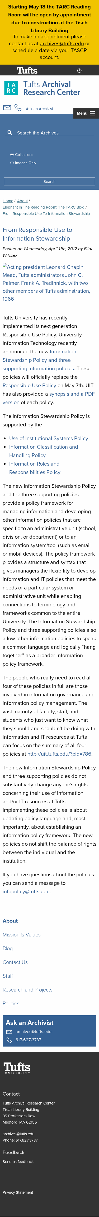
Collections (24, 154)
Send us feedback (18, 1161)
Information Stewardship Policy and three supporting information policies (39, 360)
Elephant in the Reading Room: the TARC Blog (43, 207)
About (22, 201)
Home (8, 201)
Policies (11, 1003)
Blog (8, 948)
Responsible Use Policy (29, 385)
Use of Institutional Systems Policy (48, 438)
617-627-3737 (28, 1039)
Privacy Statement (18, 1192)
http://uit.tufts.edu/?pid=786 (59, 754)
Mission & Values (22, 934)
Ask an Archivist (39, 108)
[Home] (42, 87)
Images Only (25, 162)
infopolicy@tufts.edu (26, 891)
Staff (8, 975)
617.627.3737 (27, 1140)
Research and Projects (28, 989)
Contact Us (15, 962)
